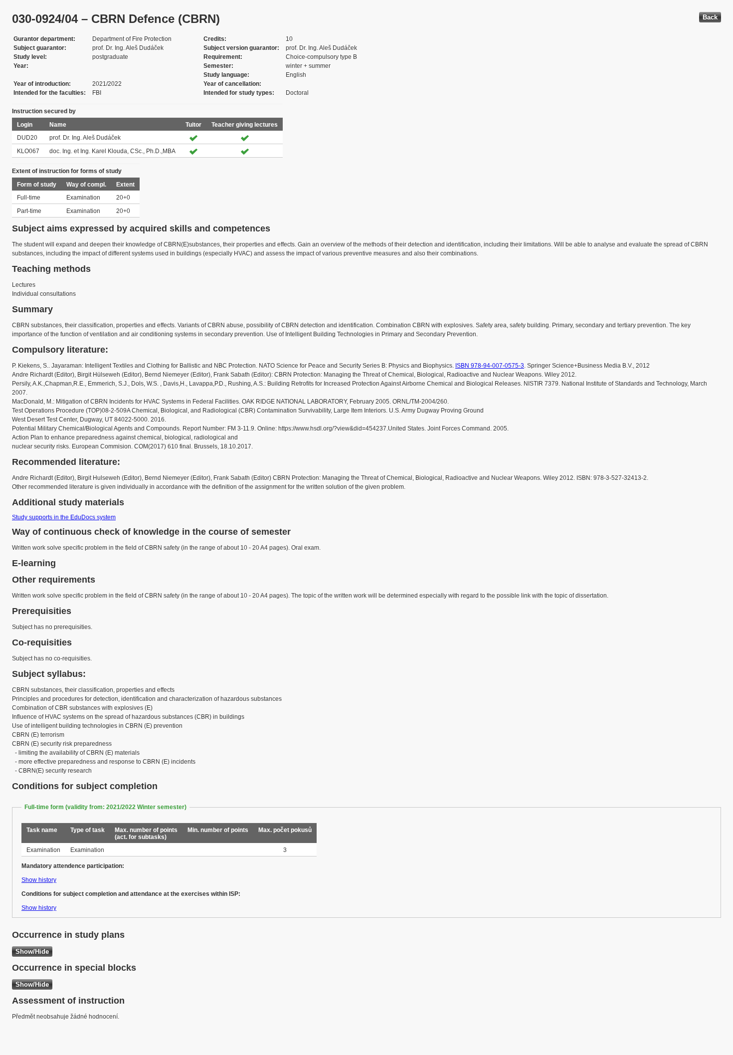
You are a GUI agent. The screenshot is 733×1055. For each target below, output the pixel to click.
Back (710, 17)
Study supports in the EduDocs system (64, 517)
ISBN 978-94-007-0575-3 (489, 365)
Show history (38, 879)
